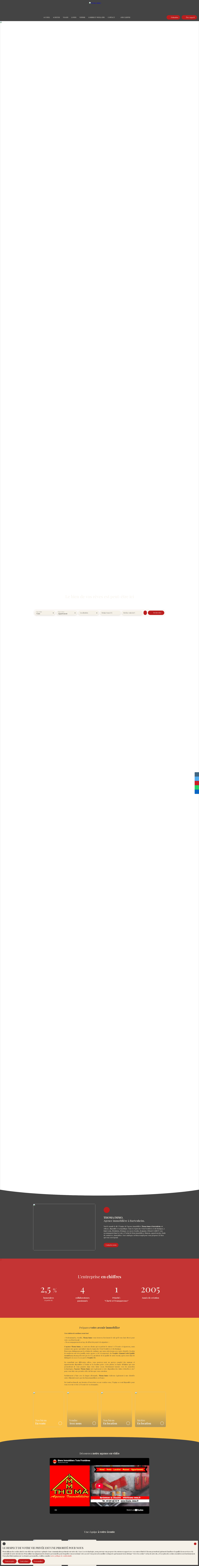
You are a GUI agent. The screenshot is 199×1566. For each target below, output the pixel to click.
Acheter (56, 17)
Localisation (84, 613)
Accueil (46, 17)
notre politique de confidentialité (61, 1556)
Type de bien (61, 612)
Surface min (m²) (129, 613)
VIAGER (65, 17)
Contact (111, 17)
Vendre (82, 17)
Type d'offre (39, 612)
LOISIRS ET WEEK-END (96, 17)
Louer (73, 17)
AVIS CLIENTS (125, 17)
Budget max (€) (107, 613)
